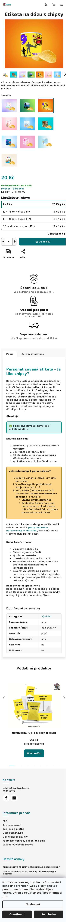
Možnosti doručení (12, 188)
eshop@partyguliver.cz (17, 788)
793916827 (9, 791)
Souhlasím (48, 914)
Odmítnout (17, 914)
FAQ (5, 821)
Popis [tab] (9, 354)
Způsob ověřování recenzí (18, 844)
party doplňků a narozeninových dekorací (27, 529)
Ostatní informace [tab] (32, 354)
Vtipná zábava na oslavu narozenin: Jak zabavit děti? (31, 867)
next (64, 697)
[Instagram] (14, 798)
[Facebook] (6, 798)
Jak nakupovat (12, 825)
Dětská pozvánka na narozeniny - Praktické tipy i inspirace (29, 872)
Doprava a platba (13, 829)
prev (3, 697)
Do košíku (44, 241)
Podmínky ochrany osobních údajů (24, 840)
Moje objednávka (13, 832)
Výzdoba (46, 616)
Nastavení (33, 904)
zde (4, 896)
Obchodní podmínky (15, 836)
